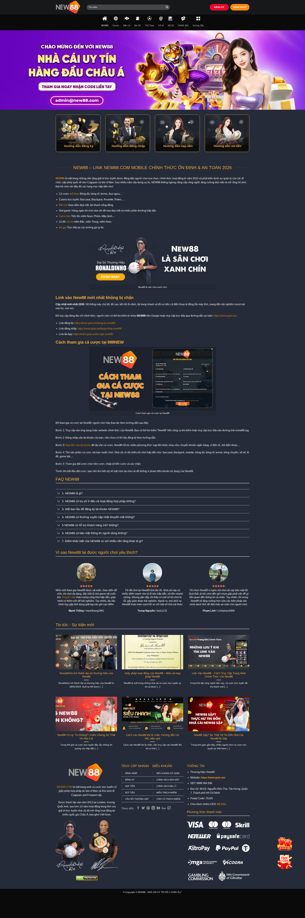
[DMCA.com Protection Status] (86, 877)
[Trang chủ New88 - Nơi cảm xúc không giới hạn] (69, 7)
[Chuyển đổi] (59, 493)
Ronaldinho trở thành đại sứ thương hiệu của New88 (86, 675)
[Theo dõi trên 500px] (164, 808)
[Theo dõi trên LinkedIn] (153, 808)
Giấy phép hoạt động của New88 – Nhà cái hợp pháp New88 (152, 675)
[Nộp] (167, 7)
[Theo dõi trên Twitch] (169, 808)
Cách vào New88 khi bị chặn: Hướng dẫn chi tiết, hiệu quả (152, 737)
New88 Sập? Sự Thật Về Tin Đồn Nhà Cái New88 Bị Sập (218, 737)
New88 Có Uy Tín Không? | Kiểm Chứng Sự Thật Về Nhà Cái (86, 737)
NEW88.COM (64, 787)
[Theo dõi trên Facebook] (138, 808)
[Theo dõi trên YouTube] (158, 808)
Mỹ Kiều (221, 804)
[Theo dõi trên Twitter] (143, 808)
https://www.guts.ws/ (225, 315)
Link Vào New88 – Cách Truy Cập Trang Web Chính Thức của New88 (219, 675)
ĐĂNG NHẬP (240, 7)
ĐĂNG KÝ (219, 7)
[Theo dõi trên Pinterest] (148, 808)
